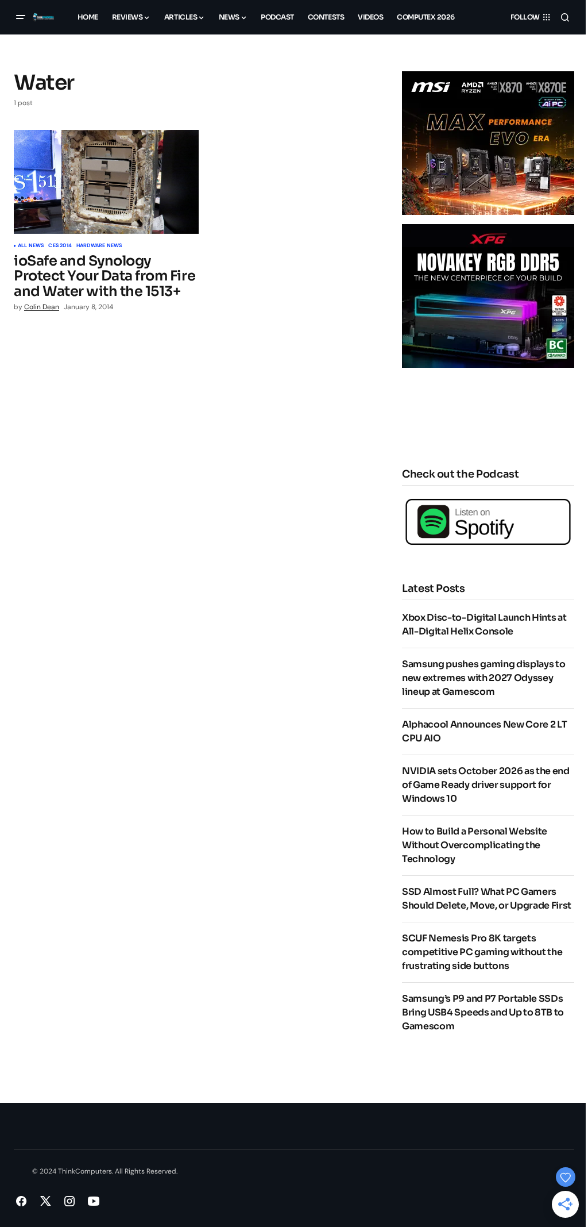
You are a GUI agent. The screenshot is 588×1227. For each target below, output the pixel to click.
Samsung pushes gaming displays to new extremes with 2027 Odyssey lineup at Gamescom (483, 678)
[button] (21, 17)
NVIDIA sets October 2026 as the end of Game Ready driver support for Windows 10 (486, 785)
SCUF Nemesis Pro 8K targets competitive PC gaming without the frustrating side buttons (482, 952)
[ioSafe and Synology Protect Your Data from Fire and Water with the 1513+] (106, 182)
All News (31, 246)
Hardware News (99, 246)
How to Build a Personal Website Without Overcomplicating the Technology (474, 845)
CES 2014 (59, 246)
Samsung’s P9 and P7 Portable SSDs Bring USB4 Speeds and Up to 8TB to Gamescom (483, 1012)
